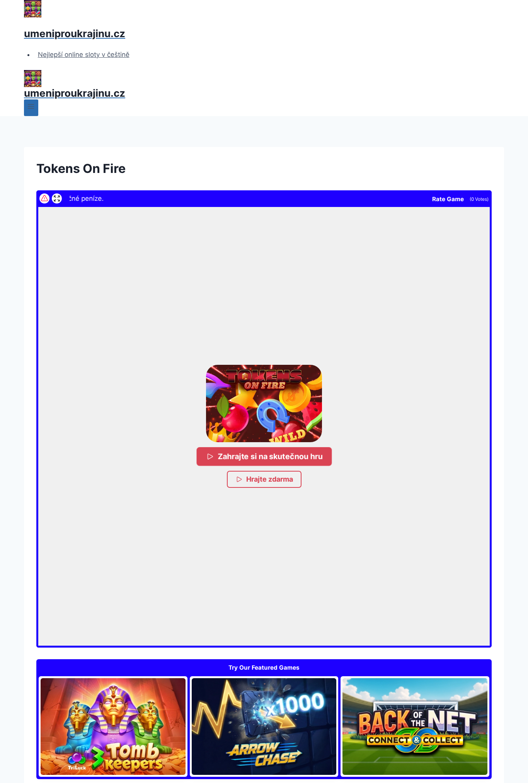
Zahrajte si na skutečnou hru (270, 456)
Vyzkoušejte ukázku (113, 726)
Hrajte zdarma (269, 479)
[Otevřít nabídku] (31, 107)
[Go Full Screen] (57, 198)
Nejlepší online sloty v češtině (83, 54)
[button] (264, 403)
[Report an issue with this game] (44, 198)
